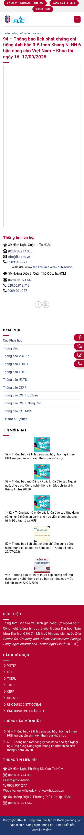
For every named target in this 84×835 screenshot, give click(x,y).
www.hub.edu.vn (52, 790)
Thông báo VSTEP (29, 33)
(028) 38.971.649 (20, 280)
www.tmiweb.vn (42, 829)
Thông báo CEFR (15, 388)
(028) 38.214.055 (20, 251)
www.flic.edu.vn (36, 267)
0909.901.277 (17, 262)
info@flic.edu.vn (19, 257)
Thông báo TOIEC (15, 364)
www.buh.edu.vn (61, 267)
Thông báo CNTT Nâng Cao (22, 403)
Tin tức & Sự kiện (15, 419)
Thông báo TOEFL (15, 372)
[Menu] (77, 19)
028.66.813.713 (19, 285)
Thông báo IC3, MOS (17, 411)
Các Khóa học (12, 340)
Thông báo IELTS (15, 380)
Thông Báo (10, 33)
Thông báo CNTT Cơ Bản (20, 395)
